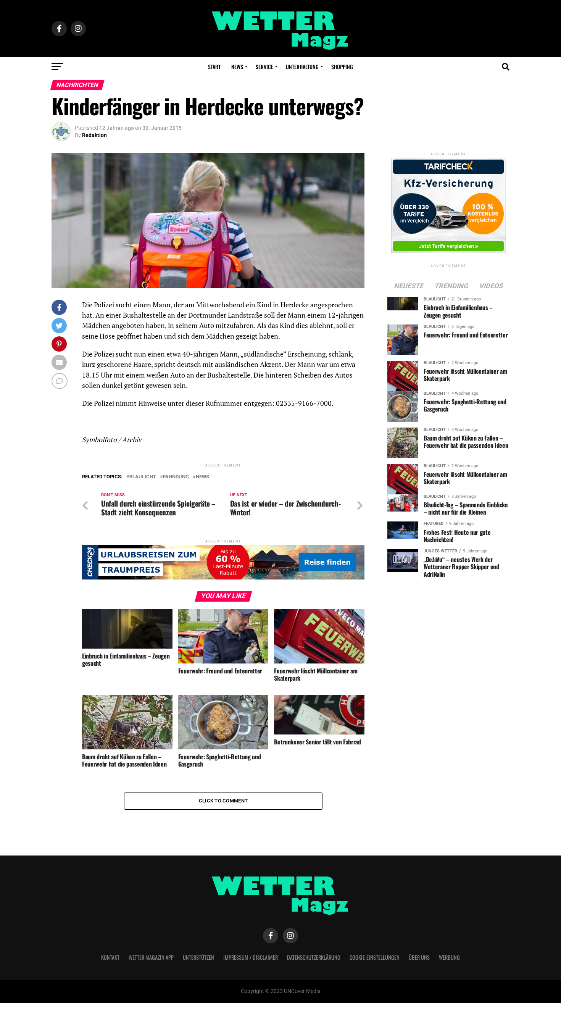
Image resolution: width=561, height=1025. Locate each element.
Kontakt (110, 957)
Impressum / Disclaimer (250, 957)
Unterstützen (198, 957)
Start (214, 67)
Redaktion (94, 135)
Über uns (419, 957)
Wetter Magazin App (151, 957)
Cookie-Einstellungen (375, 957)
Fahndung (176, 477)
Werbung (449, 957)
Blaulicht (142, 477)
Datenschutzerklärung (313, 957)
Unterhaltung (302, 67)
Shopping (342, 67)
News (237, 67)
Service (264, 67)
